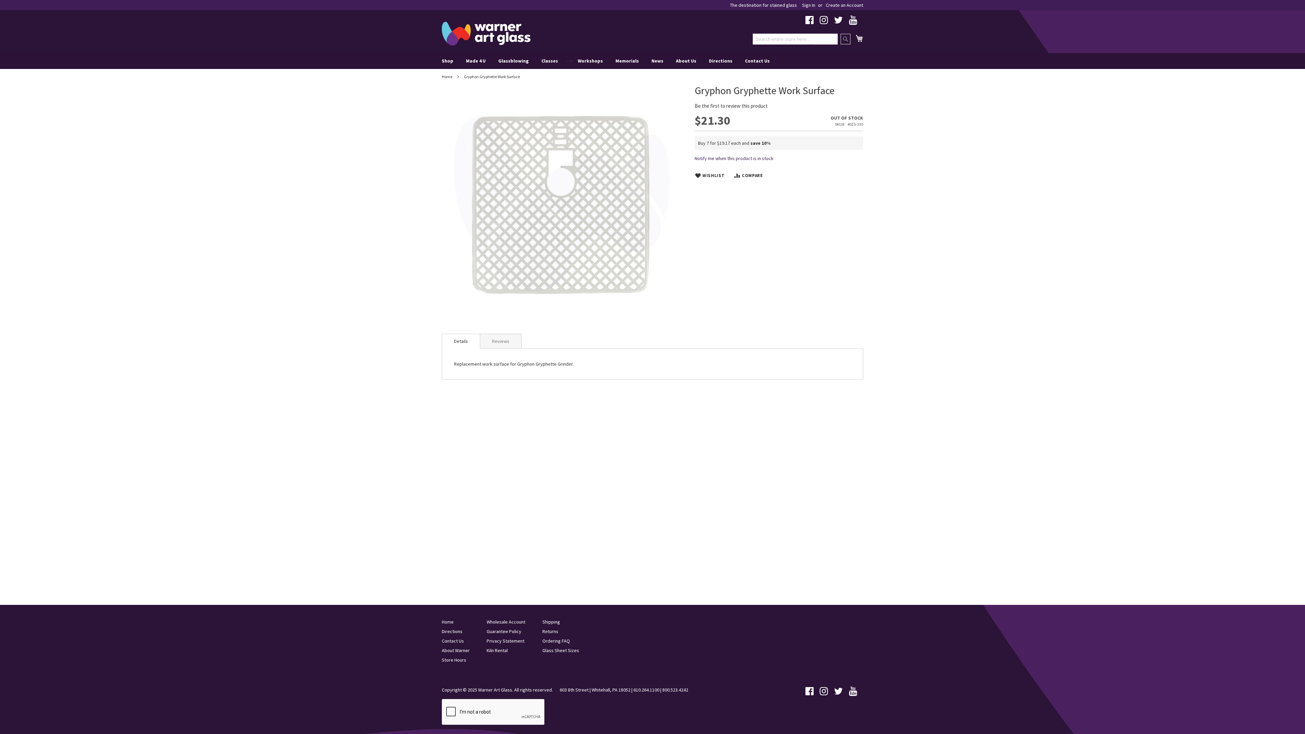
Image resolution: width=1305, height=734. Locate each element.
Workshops (590, 61)
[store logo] (486, 33)
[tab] (461, 341)
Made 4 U (476, 61)
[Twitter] (838, 22)
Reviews (500, 341)
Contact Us (757, 61)
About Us (686, 61)
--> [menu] (606, 61)
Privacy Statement (505, 641)
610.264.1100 (646, 690)
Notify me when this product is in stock (734, 158)
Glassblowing (513, 61)
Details (461, 341)
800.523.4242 (675, 690)
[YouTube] (853, 22)
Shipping (551, 622)
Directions (720, 61)
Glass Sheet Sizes (560, 650)
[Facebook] (809, 22)
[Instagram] (824, 22)
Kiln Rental (497, 650)
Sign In (808, 5)
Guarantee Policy (504, 631)
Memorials (627, 61)
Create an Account (844, 5)
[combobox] (795, 39)
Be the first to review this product (731, 106)
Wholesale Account (506, 622)
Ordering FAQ (556, 641)
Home (447, 76)
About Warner (456, 650)
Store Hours (454, 660)
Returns (550, 631)
